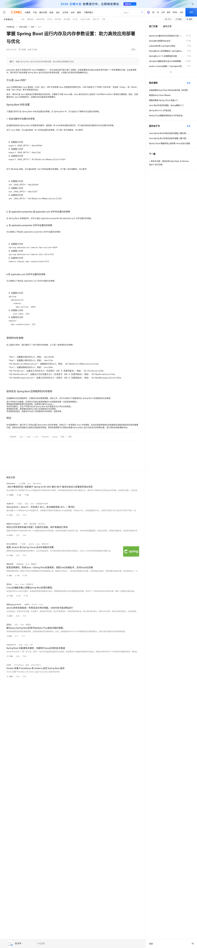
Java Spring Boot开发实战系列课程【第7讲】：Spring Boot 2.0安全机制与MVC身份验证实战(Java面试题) (170, 138)
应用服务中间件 (42, 503)
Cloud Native (36, 665)
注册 (181, 12)
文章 (32, 27)
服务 (79, 12)
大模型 (27, 12)
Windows (45, 436)
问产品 (49, 19)
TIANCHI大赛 (85, 19)
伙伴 (73, 12)
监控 (27, 665)
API (31, 644)
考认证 (75, 19)
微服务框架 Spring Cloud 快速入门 (163, 100)
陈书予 (18, 943)
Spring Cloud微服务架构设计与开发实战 (166, 115)
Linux (36, 436)
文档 (163, 12)
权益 (51, 12)
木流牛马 (9, 503)
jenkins (31, 544)
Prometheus (19, 665)
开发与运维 (23, 27)
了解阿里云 (88, 12)
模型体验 (30, 19)
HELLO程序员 (11, 544)
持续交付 (45, 544)
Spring (55, 436)
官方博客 (67, 19)
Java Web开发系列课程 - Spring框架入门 (166, 105)
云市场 (65, 12)
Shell (29, 436)
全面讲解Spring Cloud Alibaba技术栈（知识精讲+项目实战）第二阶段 (170, 90)
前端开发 (19, 564)
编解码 (27, 604)
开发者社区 (8, 19)
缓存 (62, 436)
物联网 (33, 564)
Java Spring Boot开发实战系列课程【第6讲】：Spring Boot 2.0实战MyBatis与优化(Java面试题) (170, 133)
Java (21, 436)
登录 (191, 12)
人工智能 (21, 483)
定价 (58, 12)
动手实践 (58, 19)
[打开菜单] (4, 12)
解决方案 (43, 12)
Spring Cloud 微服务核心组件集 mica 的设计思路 (169, 143)
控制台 (175, 12)
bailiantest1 (10, 483)
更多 (189, 82)
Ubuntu (34, 604)
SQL (16, 624)
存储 (69, 436)
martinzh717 (11, 644)
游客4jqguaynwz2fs (13, 604)
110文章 (41, 943)
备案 (168, 12)
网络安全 (29, 584)
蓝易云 (9, 584)
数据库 (28, 624)
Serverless (37, 483)
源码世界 (9, 564)
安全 (26, 503)
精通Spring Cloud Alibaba (160, 95)
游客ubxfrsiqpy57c (13, 523)
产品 (35, 12)
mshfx (8, 665)
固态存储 (32, 523)
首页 (23, 19)
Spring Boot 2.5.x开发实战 (160, 110)
